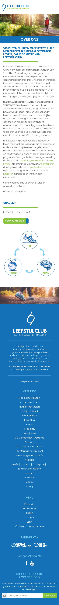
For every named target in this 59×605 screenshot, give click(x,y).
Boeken (29, 424)
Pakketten (29, 420)
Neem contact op (14, 221)
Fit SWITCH (25, 160)
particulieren (47, 164)
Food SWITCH (38, 160)
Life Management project (29, 451)
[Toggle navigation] (53, 7)
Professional (29, 508)
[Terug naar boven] (53, 599)
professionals (37, 167)
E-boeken (29, 428)
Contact (29, 517)
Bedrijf (29, 513)
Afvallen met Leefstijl (29, 406)
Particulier (29, 504)
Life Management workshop (29, 437)
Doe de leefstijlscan (29, 398)
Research (30, 477)
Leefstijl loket (29, 433)
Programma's (29, 415)
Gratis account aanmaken (29, 526)
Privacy (29, 486)
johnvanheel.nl (41, 369)
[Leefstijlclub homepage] (15, 7)
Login (29, 521)
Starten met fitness (29, 402)
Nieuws (29, 473)
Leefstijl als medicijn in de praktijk (29, 464)
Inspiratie (29, 459)
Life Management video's (29, 455)
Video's (29, 482)
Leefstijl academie (29, 411)
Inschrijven (50, 595)
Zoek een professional (29, 468)
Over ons (29, 442)
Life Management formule (29, 446)
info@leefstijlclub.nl (29, 381)
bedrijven (8, 173)
